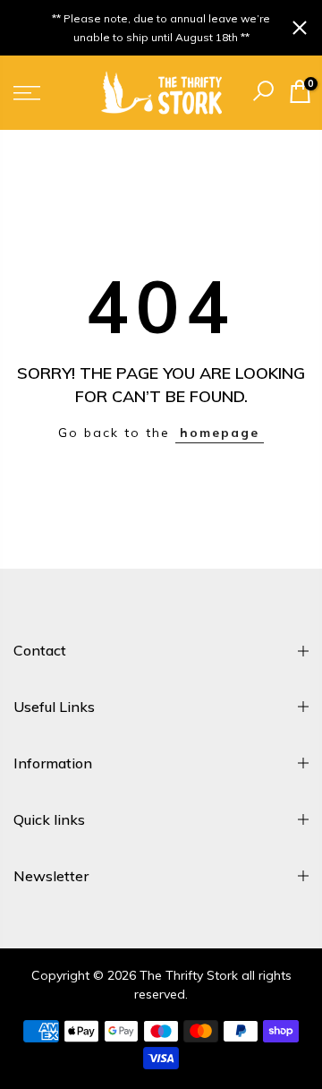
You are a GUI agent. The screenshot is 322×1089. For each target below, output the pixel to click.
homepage (219, 432)
